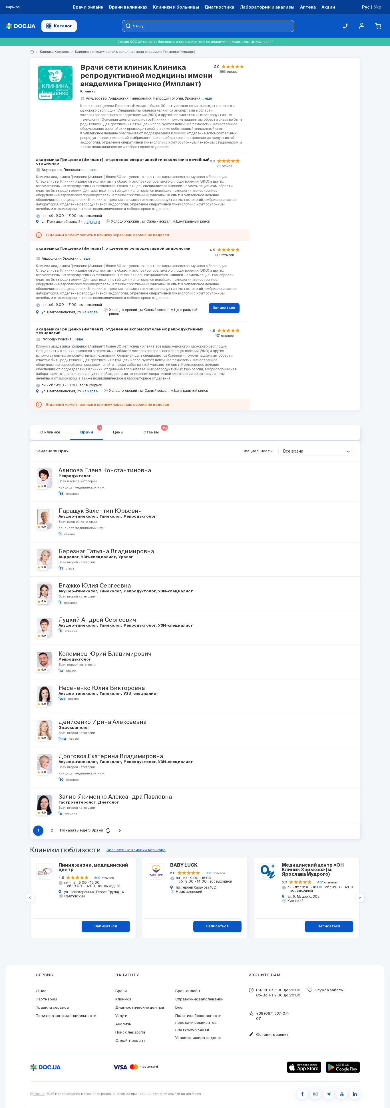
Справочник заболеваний (199, 999)
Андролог (69, 557)
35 (61, 493)
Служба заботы (329, 990)
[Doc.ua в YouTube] (342, 1094)
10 (61, 779)
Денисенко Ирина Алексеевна (102, 722)
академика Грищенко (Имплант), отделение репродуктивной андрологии (113, 249)
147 (217, 255)
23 (218, 166)
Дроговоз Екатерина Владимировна (111, 756)
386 (208, 873)
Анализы (123, 1024)
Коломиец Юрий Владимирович (105, 654)
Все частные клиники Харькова (136, 850)
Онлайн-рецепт (130, 1040)
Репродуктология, (168, 98)
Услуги (121, 1016)
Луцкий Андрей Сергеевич (97, 620)
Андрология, (118, 98)
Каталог (63, 25)
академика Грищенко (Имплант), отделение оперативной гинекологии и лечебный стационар (123, 162)
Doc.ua (39, 1093)
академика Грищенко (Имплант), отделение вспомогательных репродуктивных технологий (119, 331)
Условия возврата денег (198, 1038)
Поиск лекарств (130, 1032)
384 (63, 739)
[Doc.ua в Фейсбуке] (302, 1094)
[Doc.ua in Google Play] (343, 1067)
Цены (118, 432)
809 (97, 877)
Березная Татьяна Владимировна (106, 551)
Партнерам (46, 999)
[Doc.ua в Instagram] (315, 1094)
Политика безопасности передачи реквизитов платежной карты (198, 1023)
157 (217, 335)
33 (61, 671)
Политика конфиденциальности (66, 1016)
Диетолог (108, 802)
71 (61, 568)
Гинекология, (141, 98)
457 (320, 882)
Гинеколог (111, 516)
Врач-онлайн (187, 991)
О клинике (50, 432)
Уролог (125, 557)
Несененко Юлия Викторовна (102, 688)
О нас (41, 991)
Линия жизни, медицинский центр (93, 867)
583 (223, 71)
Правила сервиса (52, 1007)
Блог (179, 1007)
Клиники (123, 999)
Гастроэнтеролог (77, 802)
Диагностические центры (139, 1007)
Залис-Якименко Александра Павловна (115, 797)
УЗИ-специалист (99, 557)
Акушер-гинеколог (78, 516)
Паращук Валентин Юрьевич (100, 511)
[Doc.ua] (20, 26)
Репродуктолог (74, 476)
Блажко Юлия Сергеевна (95, 585)
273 (62, 699)
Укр (377, 7)
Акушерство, (96, 98)
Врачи (90, 430)
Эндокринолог (73, 728)
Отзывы (155, 430)
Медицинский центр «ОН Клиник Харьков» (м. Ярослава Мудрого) (313, 870)
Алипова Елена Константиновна (105, 470)
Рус (366, 7)
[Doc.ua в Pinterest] (355, 1094)
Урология (192, 98)
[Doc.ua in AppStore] (304, 1067)
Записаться (224, 308)
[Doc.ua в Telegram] (328, 1094)
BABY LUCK (183, 865)
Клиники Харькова (52, 51)
